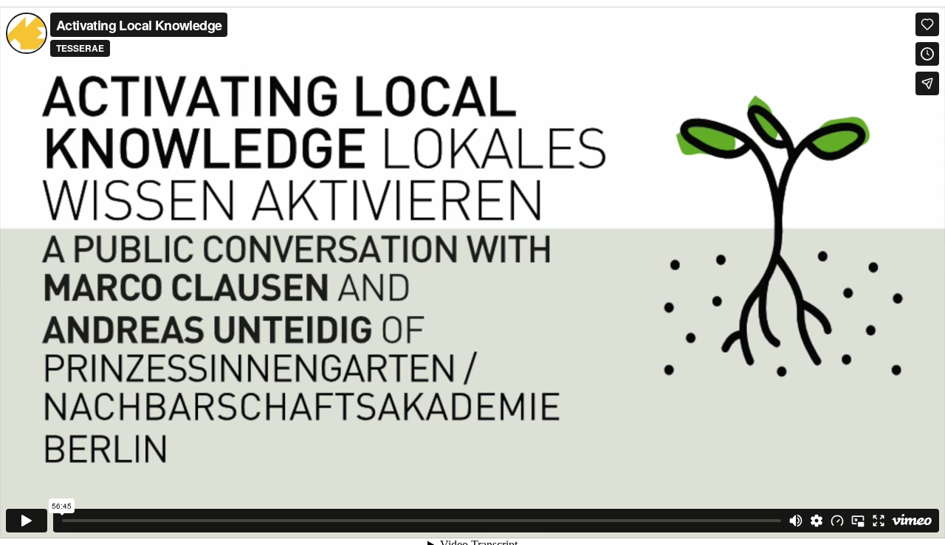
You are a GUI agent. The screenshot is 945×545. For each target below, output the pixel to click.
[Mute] (796, 520)
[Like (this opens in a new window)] (927, 24)
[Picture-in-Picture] (858, 520)
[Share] (927, 83)
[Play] (26, 520)
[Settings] (816, 520)
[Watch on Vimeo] (911, 520)
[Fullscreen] (878, 520)
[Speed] (837, 520)
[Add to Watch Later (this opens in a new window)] (927, 54)
